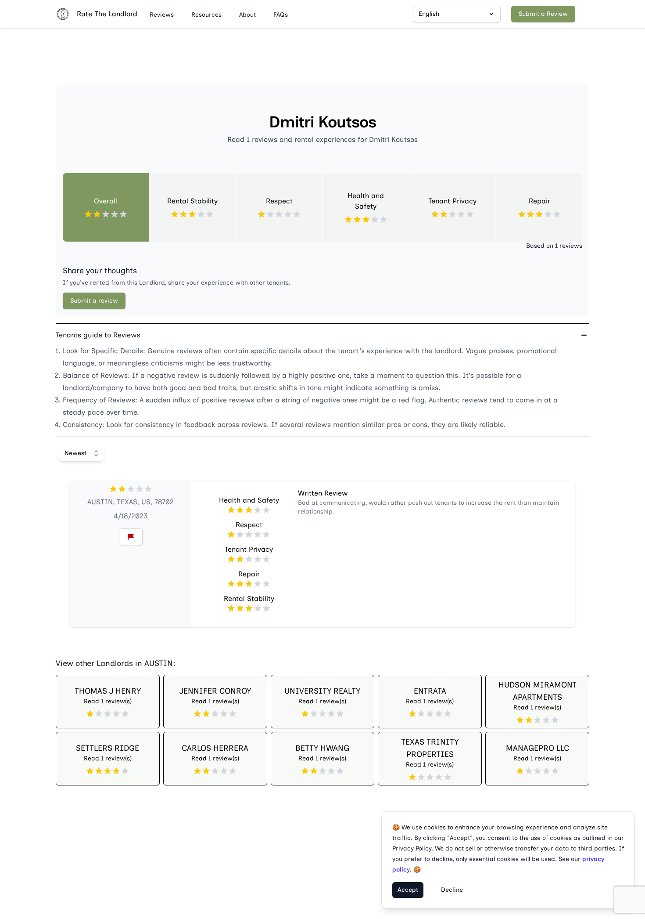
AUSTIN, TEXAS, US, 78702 (130, 502)
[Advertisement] (322, 60)
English (429, 14)
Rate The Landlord (107, 14)
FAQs (280, 14)
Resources (206, 14)
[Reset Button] (131, 536)
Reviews (162, 14)
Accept (408, 890)
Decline (452, 890)
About (247, 14)
